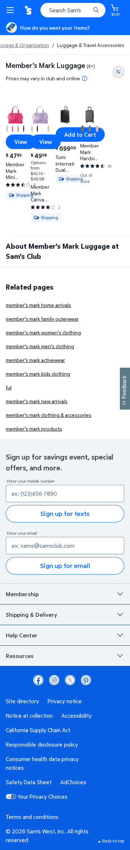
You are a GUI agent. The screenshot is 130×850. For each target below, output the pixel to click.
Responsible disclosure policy (42, 744)
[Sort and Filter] (118, 72)
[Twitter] (70, 680)
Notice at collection (29, 715)
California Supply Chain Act (38, 730)
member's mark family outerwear (42, 318)
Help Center (22, 635)
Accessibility (76, 715)
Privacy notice (65, 701)
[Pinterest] (86, 680)
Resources (20, 656)
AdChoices (73, 782)
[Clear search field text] (86, 10)
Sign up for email (65, 565)
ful (9, 387)
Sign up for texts (65, 513)
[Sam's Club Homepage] (29, 10)
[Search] (96, 10)
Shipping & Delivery (31, 615)
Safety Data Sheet (29, 782)
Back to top (113, 841)
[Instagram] (54, 680)
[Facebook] (38, 680)
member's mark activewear (35, 359)
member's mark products (34, 428)
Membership (22, 594)
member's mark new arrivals (37, 401)
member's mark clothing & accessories (48, 414)
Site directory (22, 701)
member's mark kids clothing (38, 373)
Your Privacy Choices (43, 796)
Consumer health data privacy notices (42, 763)
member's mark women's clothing (43, 332)
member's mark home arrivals (38, 305)
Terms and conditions (32, 817)
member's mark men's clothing (40, 346)
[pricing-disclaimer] (84, 78)
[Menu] (11, 10)
